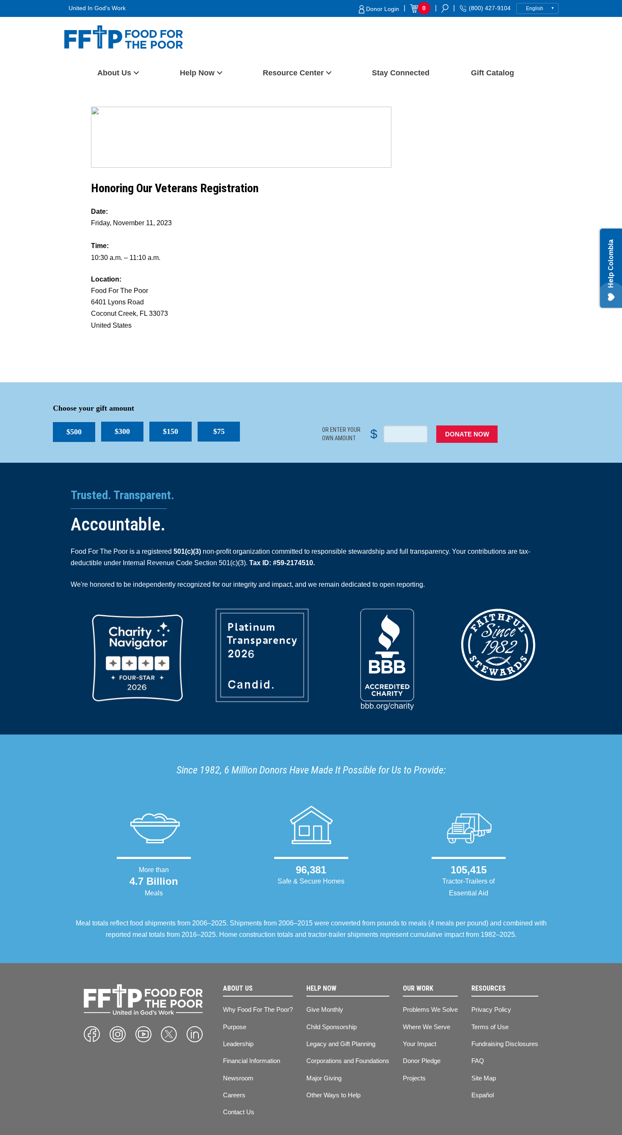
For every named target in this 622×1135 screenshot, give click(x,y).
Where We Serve (426, 1026)
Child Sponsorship (331, 1026)
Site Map (483, 1078)
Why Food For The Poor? (258, 1009)
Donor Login (381, 9)
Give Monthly (324, 1009)
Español (482, 1095)
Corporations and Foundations (347, 1060)
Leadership (238, 1043)
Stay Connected (400, 73)
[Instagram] (118, 1034)
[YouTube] (143, 1034)
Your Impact (419, 1043)
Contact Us (238, 1112)
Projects (414, 1078)
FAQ (477, 1060)
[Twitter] (169, 1034)
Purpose (234, 1026)
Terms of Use (490, 1026)
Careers (234, 1095)
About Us (114, 73)
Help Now (197, 73)
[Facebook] (92, 1034)
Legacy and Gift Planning (340, 1043)
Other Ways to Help (333, 1095)
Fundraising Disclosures (504, 1043)
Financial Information (251, 1060)
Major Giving (323, 1078)
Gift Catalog (492, 73)
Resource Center (293, 73)
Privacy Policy (491, 1009)
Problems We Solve (430, 1009)
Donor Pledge (421, 1060)
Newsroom (238, 1078)
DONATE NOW (467, 434)
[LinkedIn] (195, 1034)
